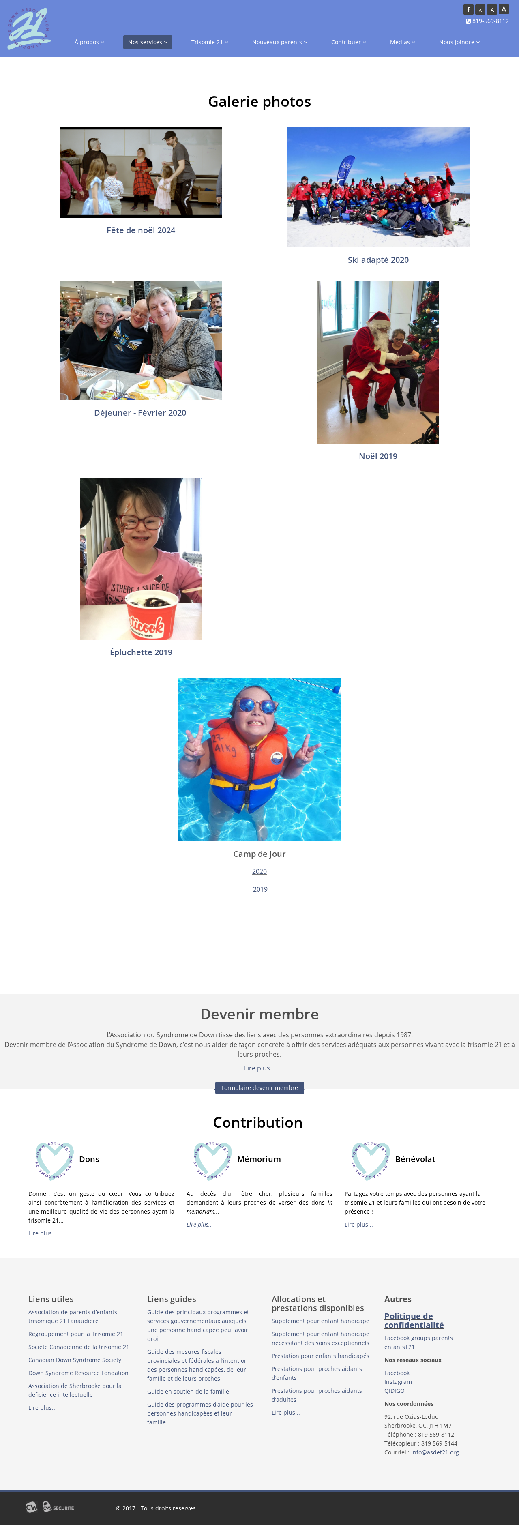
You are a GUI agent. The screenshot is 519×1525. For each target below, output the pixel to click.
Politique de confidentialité (414, 1320)
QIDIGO (395, 1390)
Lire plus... (259, 1068)
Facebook (397, 1373)
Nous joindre (457, 42)
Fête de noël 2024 (141, 230)
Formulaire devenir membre (259, 1088)
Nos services (146, 42)
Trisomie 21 (208, 42)
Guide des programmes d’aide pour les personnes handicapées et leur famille (200, 1413)
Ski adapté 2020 (378, 259)
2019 (260, 889)
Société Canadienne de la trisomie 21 (78, 1347)
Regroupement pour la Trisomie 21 (75, 1334)
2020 (259, 871)
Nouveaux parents (278, 42)
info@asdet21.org (435, 1452)
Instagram (398, 1382)
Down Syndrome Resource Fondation (78, 1373)
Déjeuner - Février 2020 (140, 412)
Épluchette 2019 (141, 652)
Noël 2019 (378, 455)
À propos (88, 42)
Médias (401, 42)
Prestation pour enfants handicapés (320, 1356)
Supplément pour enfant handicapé (320, 1321)
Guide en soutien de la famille (189, 1391)
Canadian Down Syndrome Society (74, 1360)
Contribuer (346, 42)
